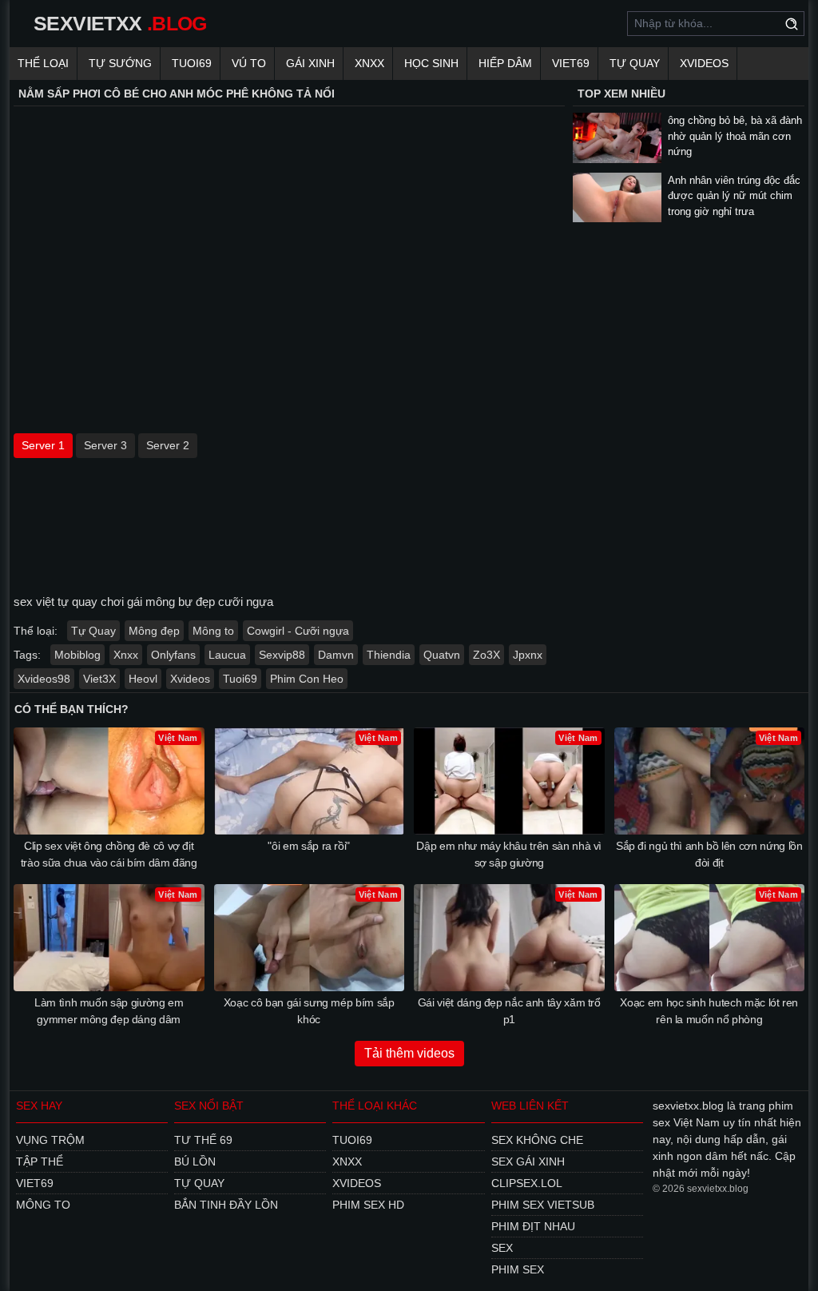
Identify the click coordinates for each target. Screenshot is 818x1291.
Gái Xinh (310, 63)
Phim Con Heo (306, 678)
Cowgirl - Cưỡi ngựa (298, 630)
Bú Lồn (195, 1161)
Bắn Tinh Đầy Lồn (226, 1204)
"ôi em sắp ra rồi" (309, 845)
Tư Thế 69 (203, 1140)
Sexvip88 (282, 654)
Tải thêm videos (409, 1053)
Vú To (249, 63)
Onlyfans (173, 654)
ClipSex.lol (526, 1183)
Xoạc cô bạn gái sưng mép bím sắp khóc (309, 1011)
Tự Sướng (120, 63)
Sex (502, 1247)
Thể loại (43, 63)
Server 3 (105, 445)
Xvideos (704, 63)
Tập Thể (39, 1161)
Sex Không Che (537, 1140)
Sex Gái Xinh (528, 1161)
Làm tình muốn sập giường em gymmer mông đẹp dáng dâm (109, 1011)
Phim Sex (517, 1269)
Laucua (227, 654)
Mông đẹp (154, 630)
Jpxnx (527, 654)
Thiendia (389, 654)
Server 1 (43, 445)
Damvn (336, 654)
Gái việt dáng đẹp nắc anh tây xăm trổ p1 (509, 1011)
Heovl (143, 678)
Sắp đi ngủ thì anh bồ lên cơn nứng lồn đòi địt (709, 854)
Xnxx (369, 63)
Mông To (43, 1204)
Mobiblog (77, 654)
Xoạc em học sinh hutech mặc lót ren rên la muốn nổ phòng (709, 1011)
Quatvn (441, 654)
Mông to (213, 630)
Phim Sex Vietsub (542, 1204)
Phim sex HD (368, 1204)
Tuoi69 (192, 63)
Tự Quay (635, 63)
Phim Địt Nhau (533, 1226)
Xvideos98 (44, 678)
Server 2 (167, 445)
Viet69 (571, 63)
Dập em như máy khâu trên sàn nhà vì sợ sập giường (509, 854)
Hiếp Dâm (505, 63)
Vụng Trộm (50, 1140)
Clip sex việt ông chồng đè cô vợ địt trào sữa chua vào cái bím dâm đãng (109, 854)
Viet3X (99, 678)
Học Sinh (431, 63)
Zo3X (486, 654)
